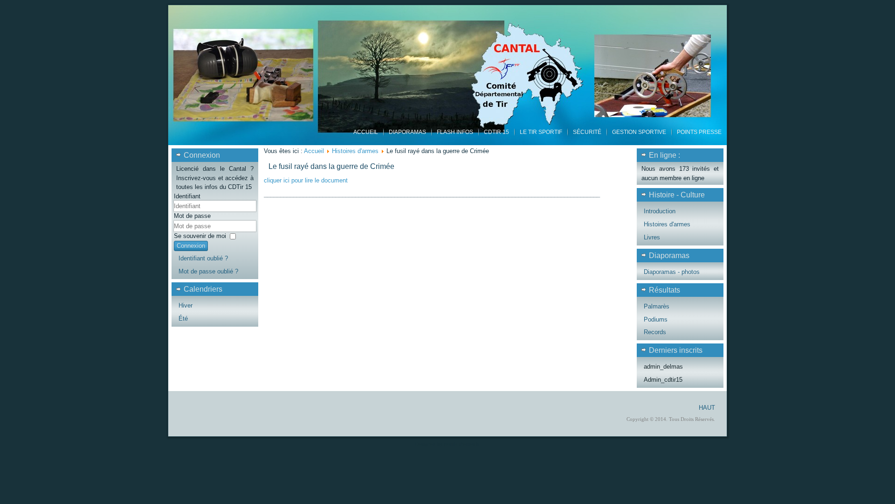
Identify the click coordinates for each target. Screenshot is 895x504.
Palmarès (656, 306)
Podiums (656, 319)
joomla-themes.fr (461, 444)
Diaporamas (407, 132)
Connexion (191, 245)
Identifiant (187, 196)
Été (183, 318)
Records (655, 332)
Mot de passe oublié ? (208, 271)
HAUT (707, 407)
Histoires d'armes (355, 150)
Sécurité (587, 132)
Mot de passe (192, 215)
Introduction (659, 211)
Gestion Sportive (639, 132)
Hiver (186, 305)
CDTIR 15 (496, 132)
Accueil (365, 132)
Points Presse (699, 132)
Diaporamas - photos (672, 271)
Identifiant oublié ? (203, 258)
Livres (652, 237)
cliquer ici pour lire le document (306, 180)
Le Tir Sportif (541, 132)
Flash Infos (455, 132)
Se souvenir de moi (200, 235)
